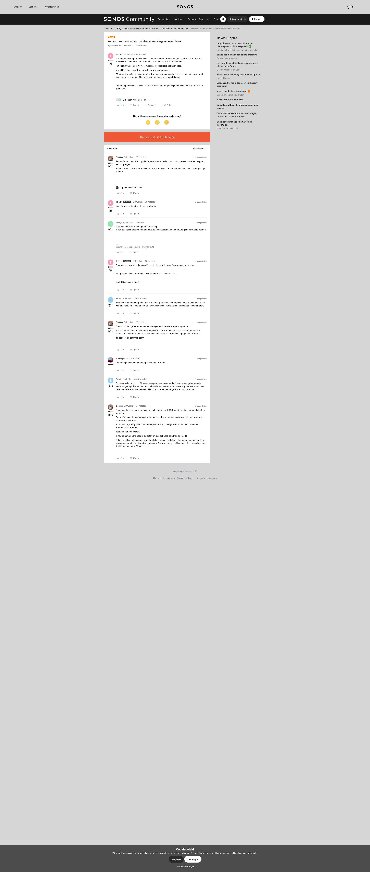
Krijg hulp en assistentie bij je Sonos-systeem (137, 28)
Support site (204, 19)
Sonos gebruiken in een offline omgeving (237, 54)
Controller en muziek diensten (174, 28)
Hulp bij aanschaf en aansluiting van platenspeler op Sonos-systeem (235, 45)
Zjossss (119, 157)
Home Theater (223, 78)
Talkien (119, 54)
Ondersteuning (52, 6)
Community (109, 28)
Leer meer (33, 6)
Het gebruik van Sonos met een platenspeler (237, 49)
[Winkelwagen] (350, 7)
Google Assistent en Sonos (229, 69)
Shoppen (18, 6)
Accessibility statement (207, 478)
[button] (237, 19)
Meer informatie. (250, 852)
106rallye (120, 358)
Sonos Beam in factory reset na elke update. (238, 74)
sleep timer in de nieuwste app (232, 91)
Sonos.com (219, 19)
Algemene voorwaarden (164, 478)
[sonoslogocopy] (185, 7)
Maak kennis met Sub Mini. (230, 99)
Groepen (192, 19)
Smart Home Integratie (227, 128)
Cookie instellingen (185, 478)
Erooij (119, 298)
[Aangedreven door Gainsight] (185, 472)
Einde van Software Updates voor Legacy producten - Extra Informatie (237, 115)
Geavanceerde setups (227, 58)
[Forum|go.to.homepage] (129, 19)
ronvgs (119, 222)
